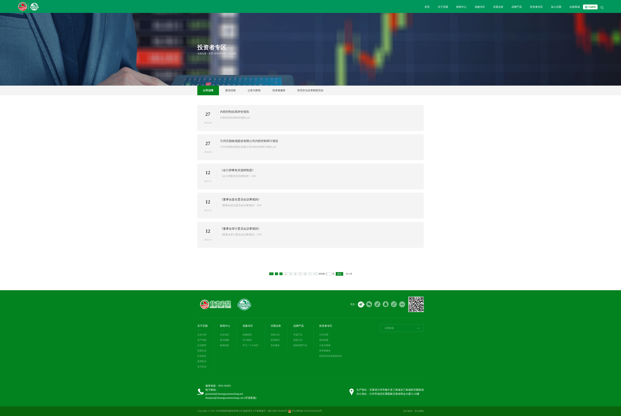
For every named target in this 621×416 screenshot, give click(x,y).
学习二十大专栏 (250, 345)
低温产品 (297, 340)
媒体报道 (224, 345)
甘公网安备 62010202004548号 (306, 411)
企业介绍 (201, 334)
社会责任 (201, 356)
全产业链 (201, 340)
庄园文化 (201, 350)
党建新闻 (247, 334)
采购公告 (275, 334)
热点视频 (224, 340)
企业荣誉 (201, 345)
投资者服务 (278, 90)
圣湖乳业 (201, 361)
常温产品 (297, 334)
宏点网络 (419, 411)
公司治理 (231, 53)
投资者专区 (220, 53)
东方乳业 (201, 366)
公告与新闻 (254, 90)
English (592, 7)
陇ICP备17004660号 (277, 411)
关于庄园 (202, 325)
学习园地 (247, 340)
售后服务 (275, 345)
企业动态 (224, 334)
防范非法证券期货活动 (310, 90)
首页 (211, 53)
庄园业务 (276, 325)
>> (315, 274)
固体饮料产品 (300, 345)
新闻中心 (225, 325)
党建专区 (248, 325)
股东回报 (230, 90)
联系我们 (275, 340)
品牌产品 (298, 325)
